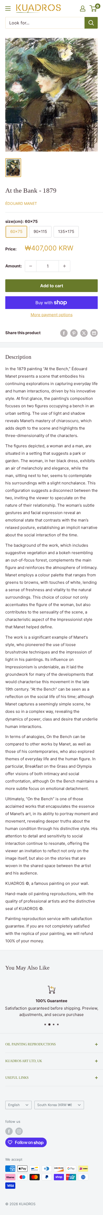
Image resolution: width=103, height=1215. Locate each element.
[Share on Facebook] (64, 333)
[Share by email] (94, 333)
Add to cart (51, 285)
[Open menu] (8, 8)
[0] (93, 8)
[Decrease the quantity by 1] (30, 266)
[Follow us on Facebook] (9, 1131)
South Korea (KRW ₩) (54, 1105)
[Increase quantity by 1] (64, 266)
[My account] (82, 8)
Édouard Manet (21, 203)
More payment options (52, 314)
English (14, 1105)
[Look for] (91, 23)
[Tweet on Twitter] (84, 333)
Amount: (13, 265)
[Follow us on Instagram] (19, 1131)
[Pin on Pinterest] (74, 333)
